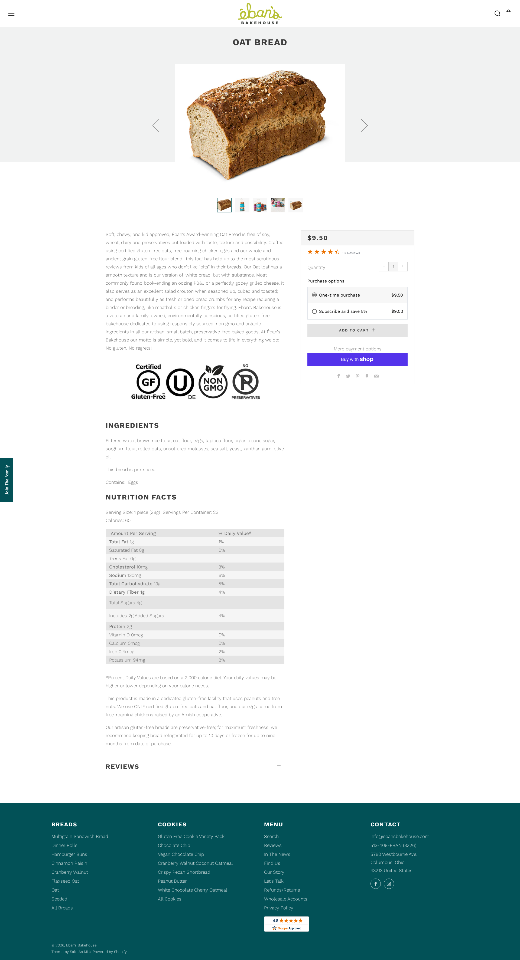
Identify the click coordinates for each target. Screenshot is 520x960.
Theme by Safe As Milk (71, 951)
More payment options (358, 348)
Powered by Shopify (110, 951)
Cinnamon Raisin (69, 863)
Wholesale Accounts (285, 899)
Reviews (273, 845)
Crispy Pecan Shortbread (184, 872)
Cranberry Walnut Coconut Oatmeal (195, 863)
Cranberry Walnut (69, 872)
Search (271, 836)
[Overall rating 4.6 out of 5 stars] (323, 252)
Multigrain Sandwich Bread (79, 836)
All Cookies (169, 899)
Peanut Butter (172, 881)
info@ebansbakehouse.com (399, 836)
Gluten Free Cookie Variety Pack (191, 836)
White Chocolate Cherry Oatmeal (192, 890)
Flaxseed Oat (65, 881)
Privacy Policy (278, 907)
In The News (277, 854)
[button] (6, 480)
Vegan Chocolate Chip (181, 854)
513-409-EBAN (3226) (393, 845)
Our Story (274, 872)
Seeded (59, 899)
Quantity (316, 267)
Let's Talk (274, 881)
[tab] (224, 205)
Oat (55, 890)
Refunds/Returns (282, 890)
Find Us (272, 863)
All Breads (62, 907)
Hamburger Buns (69, 854)
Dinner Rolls (64, 845)
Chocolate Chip (174, 845)
